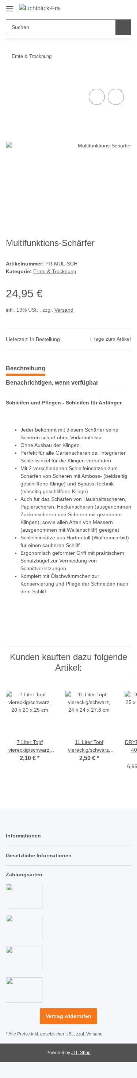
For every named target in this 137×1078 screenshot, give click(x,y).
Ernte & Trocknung (54, 271)
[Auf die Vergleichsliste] (97, 97)
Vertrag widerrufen (68, 1016)
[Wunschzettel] (113, 8)
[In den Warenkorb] (12, 79)
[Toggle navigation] (9, 6)
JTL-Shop (81, 1052)
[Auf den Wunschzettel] (116, 97)
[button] (102, 8)
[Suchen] (123, 27)
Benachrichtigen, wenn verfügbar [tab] (52, 383)
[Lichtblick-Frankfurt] (39, 8)
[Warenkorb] (125, 8)
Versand (63, 310)
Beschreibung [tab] (25, 368)
